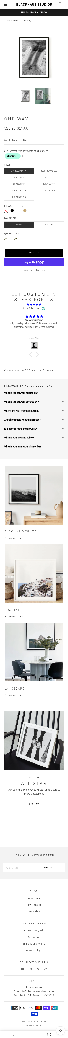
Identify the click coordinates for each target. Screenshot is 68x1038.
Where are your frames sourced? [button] (21, 410)
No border (49, 224)
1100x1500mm (19, 197)
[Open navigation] (8, 4)
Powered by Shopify (34, 1025)
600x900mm (49, 184)
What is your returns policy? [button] (19, 437)
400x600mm (19, 177)
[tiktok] (45, 969)
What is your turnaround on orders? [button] (23, 446)
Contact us (34, 937)
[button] (11, 58)
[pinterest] (38, 969)
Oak (25, 210)
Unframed (6, 211)
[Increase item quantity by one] (16, 240)
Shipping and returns (34, 943)
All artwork (34, 898)
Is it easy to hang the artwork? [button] (20, 428)
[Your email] (16, 867)
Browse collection (14, 538)
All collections (11, 20)
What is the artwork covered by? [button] (21, 401)
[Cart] (60, 4)
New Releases (34, 904)
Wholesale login (34, 950)
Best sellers (34, 911)
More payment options (34, 270)
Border (19, 224)
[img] (34, 304)
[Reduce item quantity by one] (6, 240)
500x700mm (49, 177)
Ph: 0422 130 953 (34, 987)
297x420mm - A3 (49, 171)
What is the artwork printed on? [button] (21, 392)
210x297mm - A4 (19, 171)
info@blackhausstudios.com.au (37, 991)
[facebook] (22, 969)
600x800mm (19, 184)
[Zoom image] (34, 58)
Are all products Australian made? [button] (22, 419)
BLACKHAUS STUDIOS (37, 1022)
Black (12, 210)
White (18, 210)
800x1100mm (19, 190)
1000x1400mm (48, 190)
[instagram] (30, 969)
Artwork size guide (34, 930)
